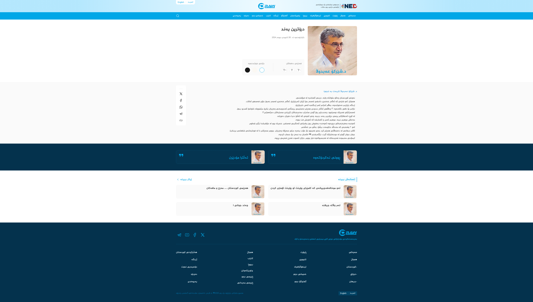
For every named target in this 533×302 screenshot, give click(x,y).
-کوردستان (351, 267)
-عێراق (353, 274)
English (181, 2)
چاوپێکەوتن (295, 15)
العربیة (190, 2)
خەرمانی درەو (257, 15)
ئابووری (327, 15)
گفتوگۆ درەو (300, 281)
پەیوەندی (237, 15)
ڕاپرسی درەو (247, 276)
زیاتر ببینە (186, 179)
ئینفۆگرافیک (315, 15)
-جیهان (353, 281)
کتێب (268, 15)
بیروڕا (305, 15)
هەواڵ (342, 15)
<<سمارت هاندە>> (197, 293)
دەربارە (246, 15)
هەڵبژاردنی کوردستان (186, 252)
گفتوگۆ (284, 15)
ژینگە (275, 15)
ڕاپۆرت (335, 15)
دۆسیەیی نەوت (189, 267)
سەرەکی (352, 15)
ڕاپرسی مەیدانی (245, 283)
